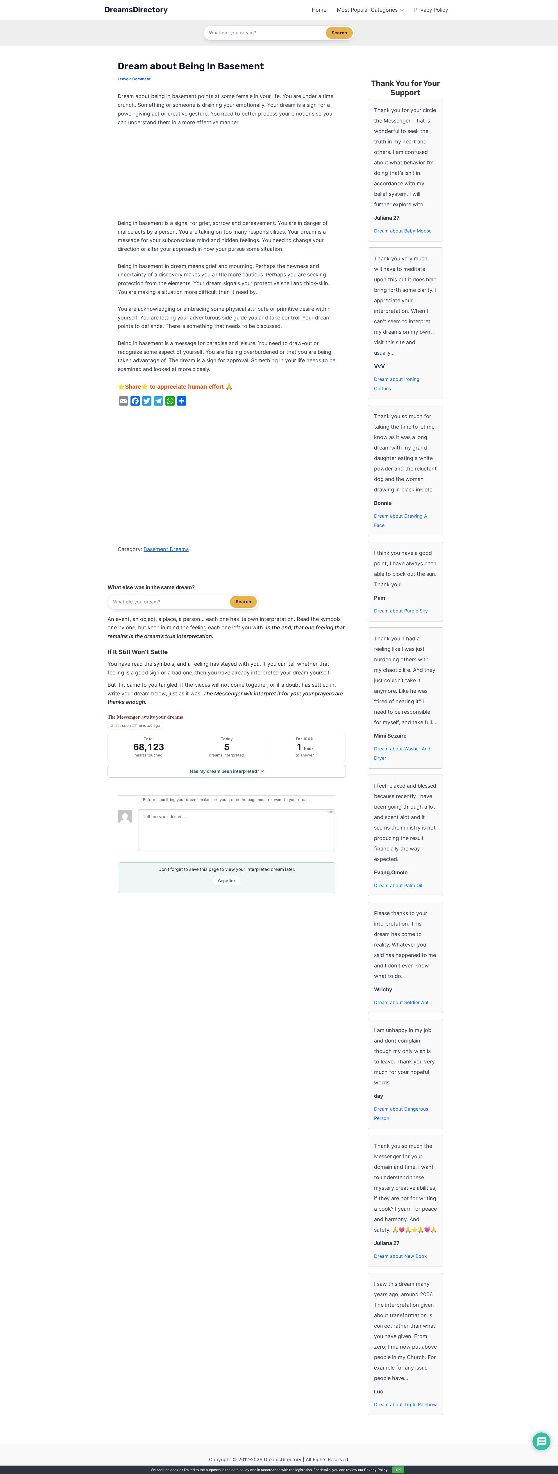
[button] (401, 10)
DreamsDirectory (136, 9)
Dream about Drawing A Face (400, 520)
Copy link (227, 880)
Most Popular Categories (367, 10)
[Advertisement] (227, 175)
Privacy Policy (431, 10)
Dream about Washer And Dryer (402, 753)
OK (398, 1470)
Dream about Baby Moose (403, 231)
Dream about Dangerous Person (401, 1113)
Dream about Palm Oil (398, 885)
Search (339, 32)
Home (319, 10)
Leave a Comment (134, 79)
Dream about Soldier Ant (401, 1002)
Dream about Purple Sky (401, 611)
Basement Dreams (166, 549)
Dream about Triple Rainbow (405, 1404)
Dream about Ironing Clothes (396, 383)
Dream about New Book (400, 1256)
